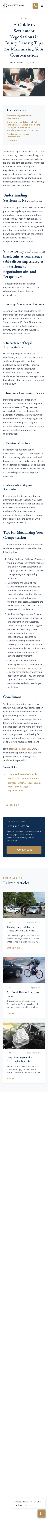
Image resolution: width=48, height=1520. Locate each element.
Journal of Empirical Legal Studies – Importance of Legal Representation (25, 786)
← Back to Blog (11, 804)
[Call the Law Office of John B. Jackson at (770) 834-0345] (35, 6)
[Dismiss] (45, 1498)
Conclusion (12, 140)
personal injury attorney (20, 668)
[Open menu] (42, 5)
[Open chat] (41, 1513)
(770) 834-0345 (24, 849)
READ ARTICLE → (14, 948)
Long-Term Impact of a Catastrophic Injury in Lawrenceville (19, 1061)
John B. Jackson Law (21, 748)
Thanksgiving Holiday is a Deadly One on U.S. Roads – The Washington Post (22, 930)
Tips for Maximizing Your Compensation (18, 135)
